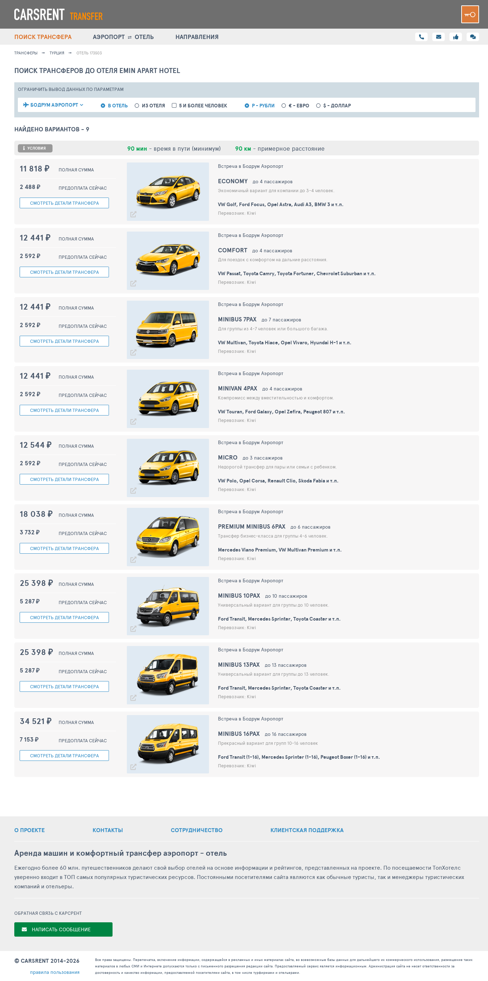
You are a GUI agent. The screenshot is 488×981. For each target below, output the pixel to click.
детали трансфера (64, 203)
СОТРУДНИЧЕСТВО (197, 830)
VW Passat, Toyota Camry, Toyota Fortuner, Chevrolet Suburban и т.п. (297, 273)
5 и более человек (203, 106)
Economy (233, 180)
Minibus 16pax (239, 733)
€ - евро (299, 106)
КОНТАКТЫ (108, 830)
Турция (57, 52)
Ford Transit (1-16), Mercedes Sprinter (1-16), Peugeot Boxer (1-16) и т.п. (299, 757)
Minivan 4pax (237, 388)
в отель (118, 106)
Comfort (232, 250)
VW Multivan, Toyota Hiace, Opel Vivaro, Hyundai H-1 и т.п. (285, 342)
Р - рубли (263, 106)
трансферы (26, 52)
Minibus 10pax (239, 595)
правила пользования (55, 971)
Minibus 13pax (239, 664)
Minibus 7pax (237, 319)
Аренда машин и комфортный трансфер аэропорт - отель (120, 853)
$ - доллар (337, 106)
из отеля (153, 106)
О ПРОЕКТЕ (29, 830)
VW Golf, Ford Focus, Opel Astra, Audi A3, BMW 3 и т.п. (281, 204)
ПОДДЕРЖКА (307, 830)
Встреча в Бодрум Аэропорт (250, 165)
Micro (228, 457)
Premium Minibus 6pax (251, 526)
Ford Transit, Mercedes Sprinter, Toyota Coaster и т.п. (279, 618)
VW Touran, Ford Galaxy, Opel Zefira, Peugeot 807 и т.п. (281, 411)
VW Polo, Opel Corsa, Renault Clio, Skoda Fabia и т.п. (278, 480)
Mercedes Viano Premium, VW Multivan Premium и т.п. (280, 549)
